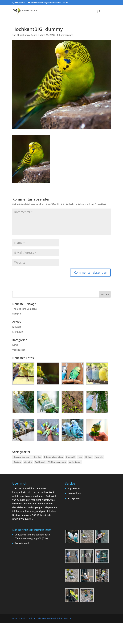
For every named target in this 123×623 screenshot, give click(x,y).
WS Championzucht (57, 462)
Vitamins (28, 462)
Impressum (73, 488)
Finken (88, 457)
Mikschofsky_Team (27, 34)
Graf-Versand (22, 543)
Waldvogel (40, 462)
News (15, 344)
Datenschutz (74, 493)
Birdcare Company (22, 457)
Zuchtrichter (75, 462)
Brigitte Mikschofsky (53, 457)
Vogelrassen (18, 349)
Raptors (17, 462)
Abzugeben (73, 498)
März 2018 (18, 331)
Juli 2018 (16, 326)
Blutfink (37, 457)
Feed (80, 457)
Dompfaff (17, 313)
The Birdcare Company (24, 308)
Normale (99, 457)
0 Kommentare (65, 34)
